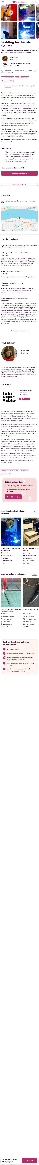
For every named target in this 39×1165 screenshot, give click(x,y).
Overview (8, 86)
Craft (17, 77)
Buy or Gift (29, 1160)
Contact (24, 399)
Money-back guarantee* (15, 653)
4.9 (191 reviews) (10, 1159)
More (27, 86)
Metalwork (24, 77)
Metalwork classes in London (13, 574)
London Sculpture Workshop (20, 63)
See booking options (19, 173)
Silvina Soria (14, 57)
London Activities (7, 77)
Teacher (22, 86)
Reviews (15, 86)
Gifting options (13, 497)
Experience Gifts (7, 81)
